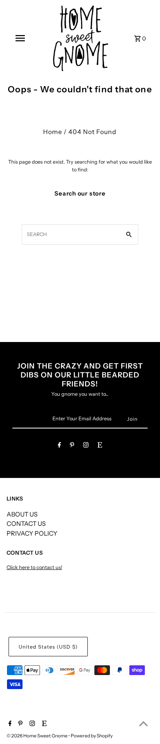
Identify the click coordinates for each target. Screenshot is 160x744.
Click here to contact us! (34, 567)
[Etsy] (99, 446)
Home (52, 132)
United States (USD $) (48, 647)
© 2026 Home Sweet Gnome (37, 736)
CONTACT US (26, 523)
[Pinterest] (72, 446)
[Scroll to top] (143, 723)
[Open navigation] (20, 38)
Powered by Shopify (92, 736)
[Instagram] (86, 446)
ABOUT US (22, 514)
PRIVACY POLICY (32, 533)
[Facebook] (59, 446)
